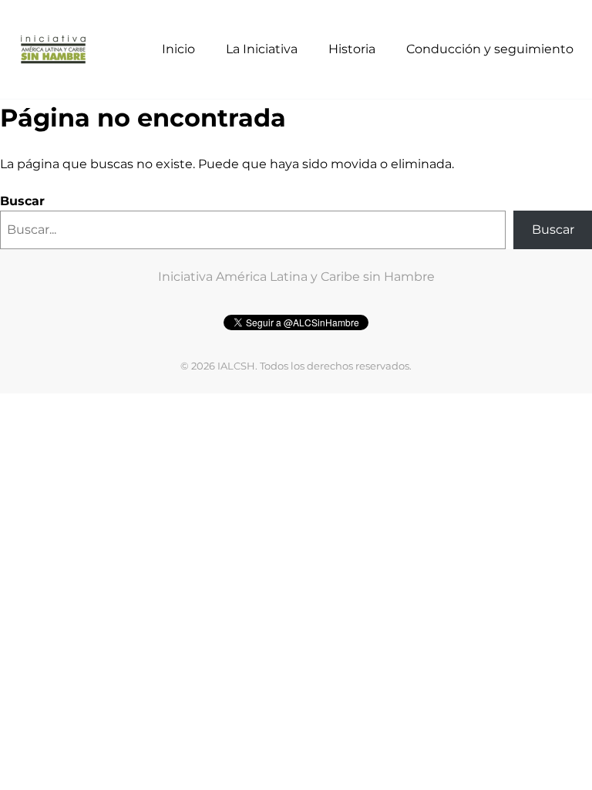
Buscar (22, 201)
